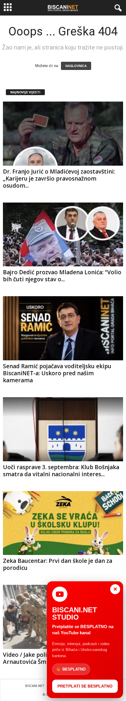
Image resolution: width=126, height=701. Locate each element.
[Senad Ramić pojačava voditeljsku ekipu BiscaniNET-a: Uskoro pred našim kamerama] (63, 328)
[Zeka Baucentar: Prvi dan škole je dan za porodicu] (63, 523)
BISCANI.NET (34, 685)
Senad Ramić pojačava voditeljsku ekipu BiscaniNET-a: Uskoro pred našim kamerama (57, 373)
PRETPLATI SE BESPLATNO (85, 686)
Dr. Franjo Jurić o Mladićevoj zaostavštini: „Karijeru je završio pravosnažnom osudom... (59, 178)
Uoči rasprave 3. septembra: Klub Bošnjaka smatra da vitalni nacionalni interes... (61, 470)
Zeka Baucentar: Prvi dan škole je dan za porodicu (57, 564)
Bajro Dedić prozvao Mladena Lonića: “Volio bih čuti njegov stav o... (62, 275)
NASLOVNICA (76, 66)
